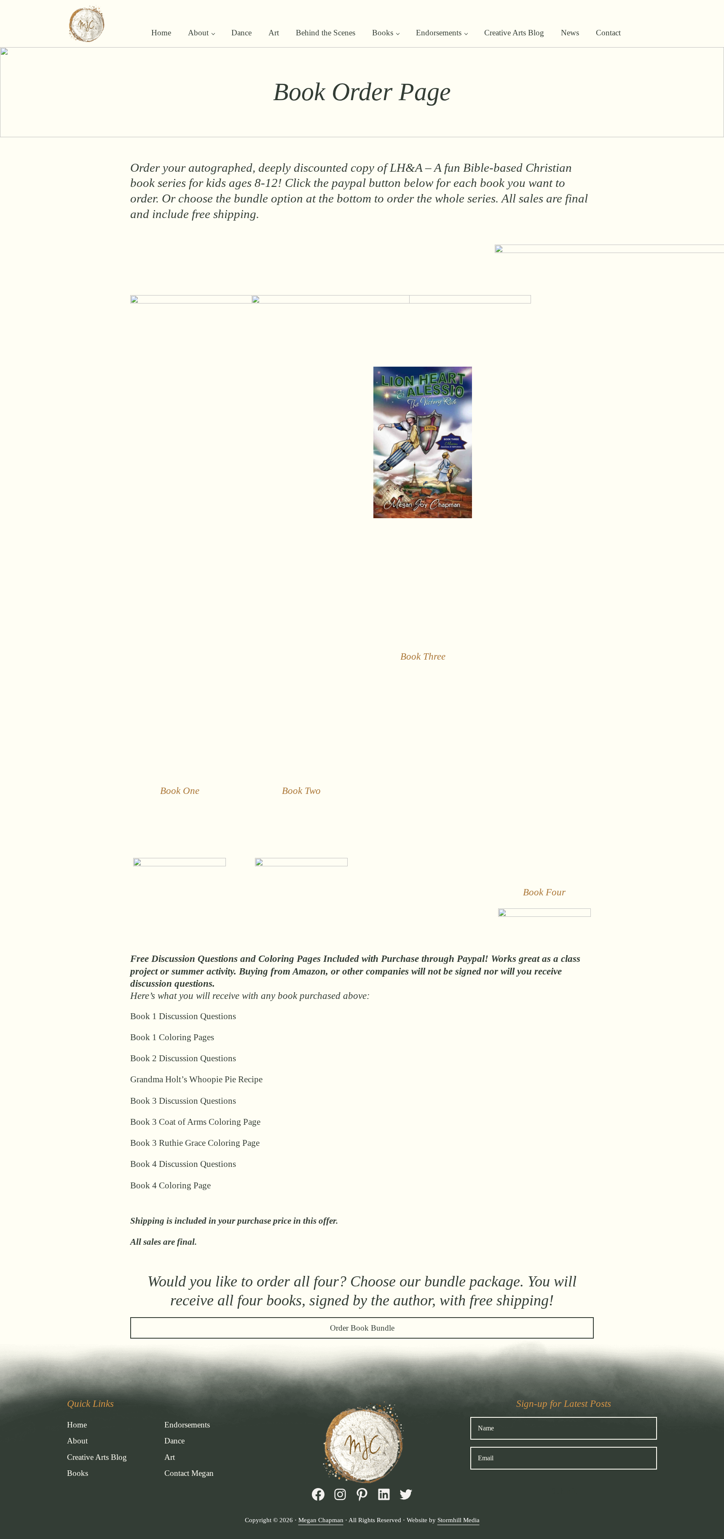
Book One (179, 790)
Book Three (422, 656)
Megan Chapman (320, 1520)
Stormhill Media (458, 1520)
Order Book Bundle (362, 1327)
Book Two (301, 790)
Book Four (544, 892)
